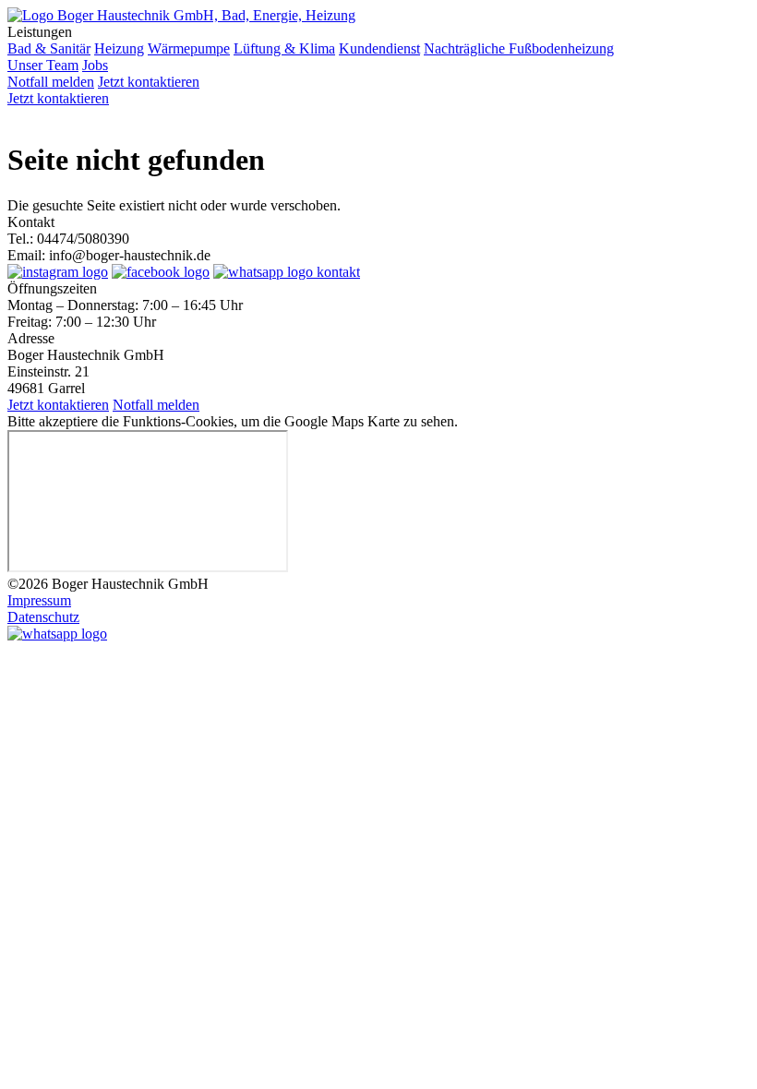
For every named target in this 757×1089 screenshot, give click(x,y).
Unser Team (42, 65)
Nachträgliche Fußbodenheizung (519, 48)
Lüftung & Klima (284, 48)
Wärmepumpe (189, 48)
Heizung (119, 48)
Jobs (95, 65)
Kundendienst (379, 48)
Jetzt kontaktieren (148, 82)
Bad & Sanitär (48, 48)
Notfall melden (50, 82)
